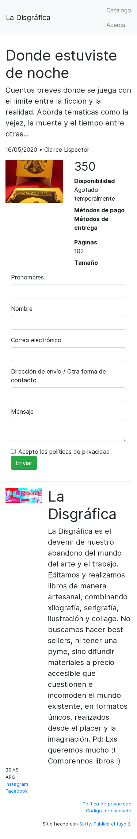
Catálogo (118, 10)
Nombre (22, 308)
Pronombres (27, 277)
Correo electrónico (36, 340)
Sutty (85, 824)
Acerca (115, 24)
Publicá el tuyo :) (112, 824)
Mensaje (22, 411)
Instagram (16, 784)
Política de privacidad (107, 804)
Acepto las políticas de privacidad (64, 451)
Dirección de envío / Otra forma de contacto (58, 376)
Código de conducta (109, 810)
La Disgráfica (28, 17)
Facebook (16, 791)
